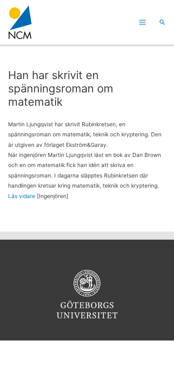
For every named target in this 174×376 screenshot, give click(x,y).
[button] (162, 22)
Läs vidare (21, 196)
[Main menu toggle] (142, 22)
